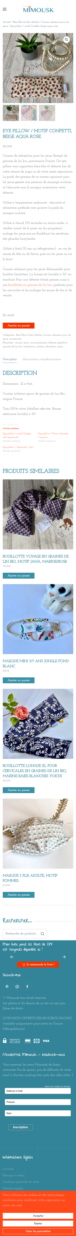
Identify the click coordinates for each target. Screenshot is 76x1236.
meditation (29, 346)
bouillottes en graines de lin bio (30, 285)
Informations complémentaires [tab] (41, 359)
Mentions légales (13, 1188)
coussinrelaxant (38, 342)
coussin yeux (22, 342)
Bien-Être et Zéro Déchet (26, 22)
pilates (40, 346)
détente (52, 342)
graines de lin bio (12, 346)
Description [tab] (10, 359)
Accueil (7, 22)
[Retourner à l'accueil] (38, 9)
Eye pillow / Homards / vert (18, 447)
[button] (4, 9)
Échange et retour (14, 1175)
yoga (60, 346)
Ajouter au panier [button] (19, 575)
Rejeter (38, 1223)
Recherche (42, 933)
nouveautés (15, 339)
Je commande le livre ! (40, 964)
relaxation (50, 346)
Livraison (8, 1168)
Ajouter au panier (19, 325)
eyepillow (62, 342)
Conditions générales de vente (21, 1181)
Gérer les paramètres (38, 1231)
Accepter (38, 1215)
